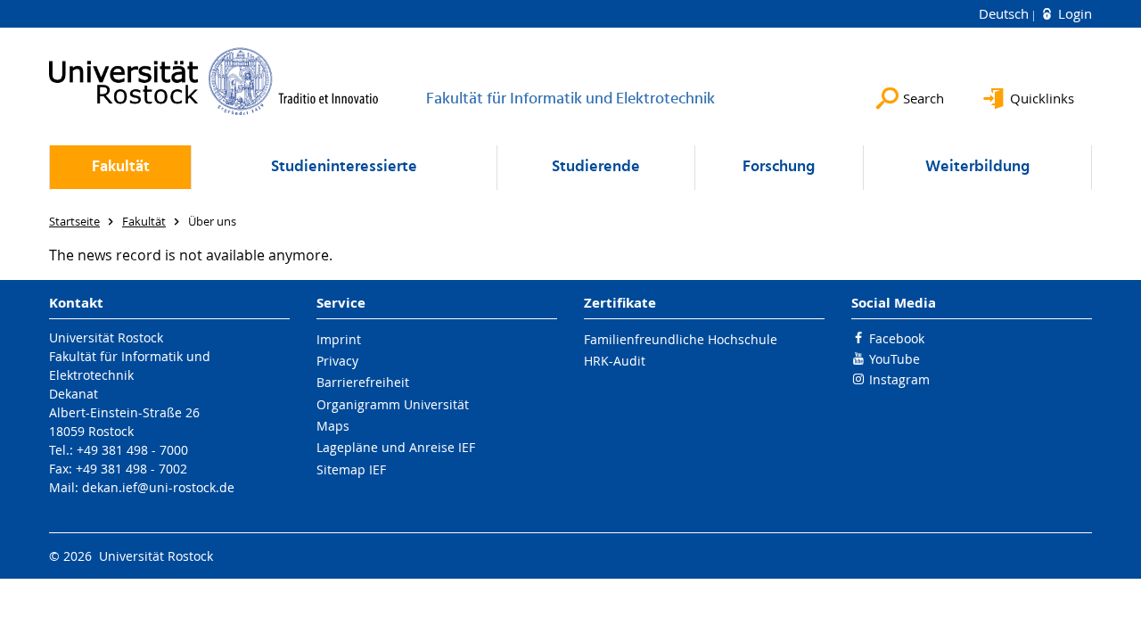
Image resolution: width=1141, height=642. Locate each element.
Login (1073, 13)
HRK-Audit (614, 360)
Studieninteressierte (344, 167)
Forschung (779, 167)
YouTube (894, 358)
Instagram (899, 379)
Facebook (896, 338)
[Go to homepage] (214, 81)
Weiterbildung (977, 167)
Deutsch (1005, 13)
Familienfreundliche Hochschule (680, 339)
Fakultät (121, 167)
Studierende (596, 167)
